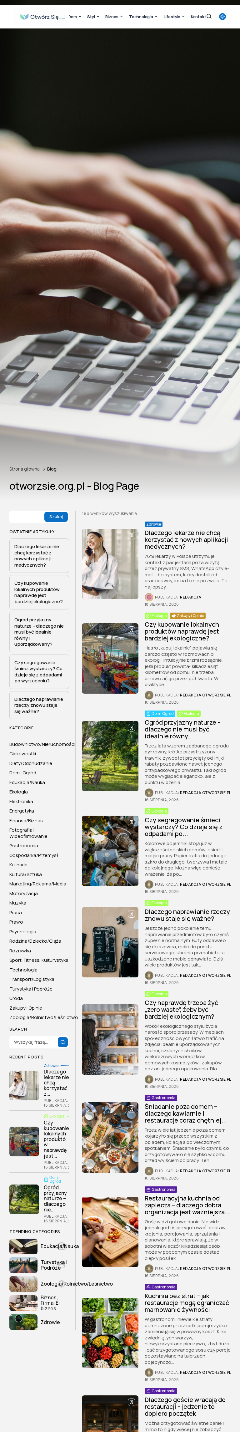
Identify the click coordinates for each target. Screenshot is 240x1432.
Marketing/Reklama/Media (37, 883)
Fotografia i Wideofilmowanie (28, 833)
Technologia (141, 16)
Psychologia (22, 931)
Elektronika (21, 801)
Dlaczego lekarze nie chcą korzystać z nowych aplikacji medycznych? (186, 539)
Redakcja (190, 597)
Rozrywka (20, 950)
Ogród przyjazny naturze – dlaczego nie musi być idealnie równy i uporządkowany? (39, 631)
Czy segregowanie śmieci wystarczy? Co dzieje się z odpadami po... (183, 827)
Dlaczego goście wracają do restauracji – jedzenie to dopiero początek (185, 1406)
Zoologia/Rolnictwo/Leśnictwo (43, 1017)
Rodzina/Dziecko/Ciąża (35, 941)
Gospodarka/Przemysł (33, 855)
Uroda (16, 998)
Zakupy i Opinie (190, 615)
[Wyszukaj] (63, 1042)
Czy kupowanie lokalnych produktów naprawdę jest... (56, 1139)
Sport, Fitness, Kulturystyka (38, 960)
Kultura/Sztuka (25, 874)
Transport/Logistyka (31, 979)
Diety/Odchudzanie (30, 763)
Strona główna (24, 469)
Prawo (16, 922)
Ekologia (159, 615)
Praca (15, 912)
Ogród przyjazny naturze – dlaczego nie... (55, 1198)
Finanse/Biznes (26, 820)
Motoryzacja (23, 893)
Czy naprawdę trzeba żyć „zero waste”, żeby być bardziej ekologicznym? (181, 1009)
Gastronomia (164, 1097)
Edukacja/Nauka (27, 782)
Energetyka (21, 811)
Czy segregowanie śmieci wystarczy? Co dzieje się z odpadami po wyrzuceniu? (38, 671)
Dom (72, 16)
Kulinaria (18, 864)
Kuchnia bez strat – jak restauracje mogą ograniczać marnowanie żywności (187, 1303)
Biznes (111, 16)
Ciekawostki (22, 753)
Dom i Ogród (163, 713)
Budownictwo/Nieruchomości (42, 744)
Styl (91, 16)
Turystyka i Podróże (30, 989)
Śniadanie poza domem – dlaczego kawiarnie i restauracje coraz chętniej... (186, 1113)
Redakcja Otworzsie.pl (205, 695)
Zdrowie (153, 524)
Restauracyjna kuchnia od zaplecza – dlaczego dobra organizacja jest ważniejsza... (187, 1205)
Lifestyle (172, 16)
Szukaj (56, 516)
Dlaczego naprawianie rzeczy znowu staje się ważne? (187, 915)
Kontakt (198, 16)
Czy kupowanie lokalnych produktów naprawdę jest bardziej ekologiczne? (182, 631)
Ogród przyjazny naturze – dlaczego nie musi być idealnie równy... (183, 729)
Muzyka (17, 902)
